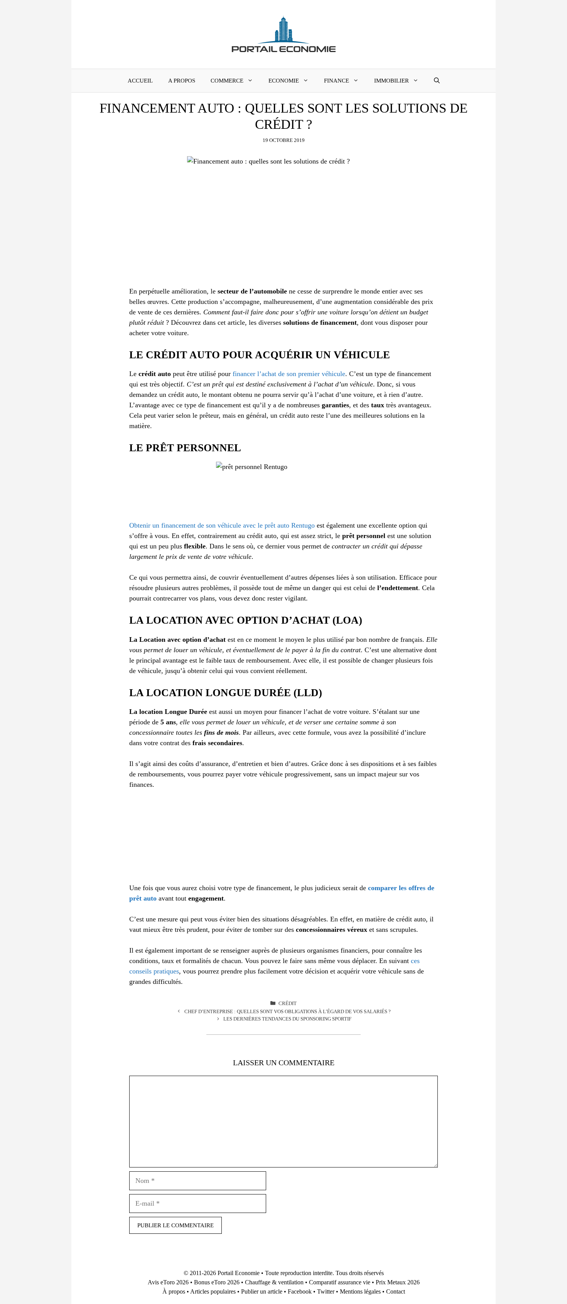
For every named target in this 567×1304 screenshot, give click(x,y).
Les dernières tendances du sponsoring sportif (287, 1019)
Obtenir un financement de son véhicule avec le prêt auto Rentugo (222, 525)
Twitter (325, 1291)
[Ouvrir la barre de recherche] (436, 80)
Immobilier (391, 81)
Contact (395, 1291)
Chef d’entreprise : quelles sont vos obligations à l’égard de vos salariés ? (287, 1011)
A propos (181, 81)
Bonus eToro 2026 (217, 1282)
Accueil (140, 81)
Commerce (227, 81)
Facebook (300, 1291)
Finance (336, 81)
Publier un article (261, 1291)
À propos (173, 1291)
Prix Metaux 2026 (398, 1282)
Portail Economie (239, 1273)
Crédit (287, 1003)
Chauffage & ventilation (274, 1282)
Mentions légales (360, 1291)
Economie (283, 81)
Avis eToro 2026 (168, 1282)
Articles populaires (213, 1291)
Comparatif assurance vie (339, 1282)
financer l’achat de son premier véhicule (289, 374)
